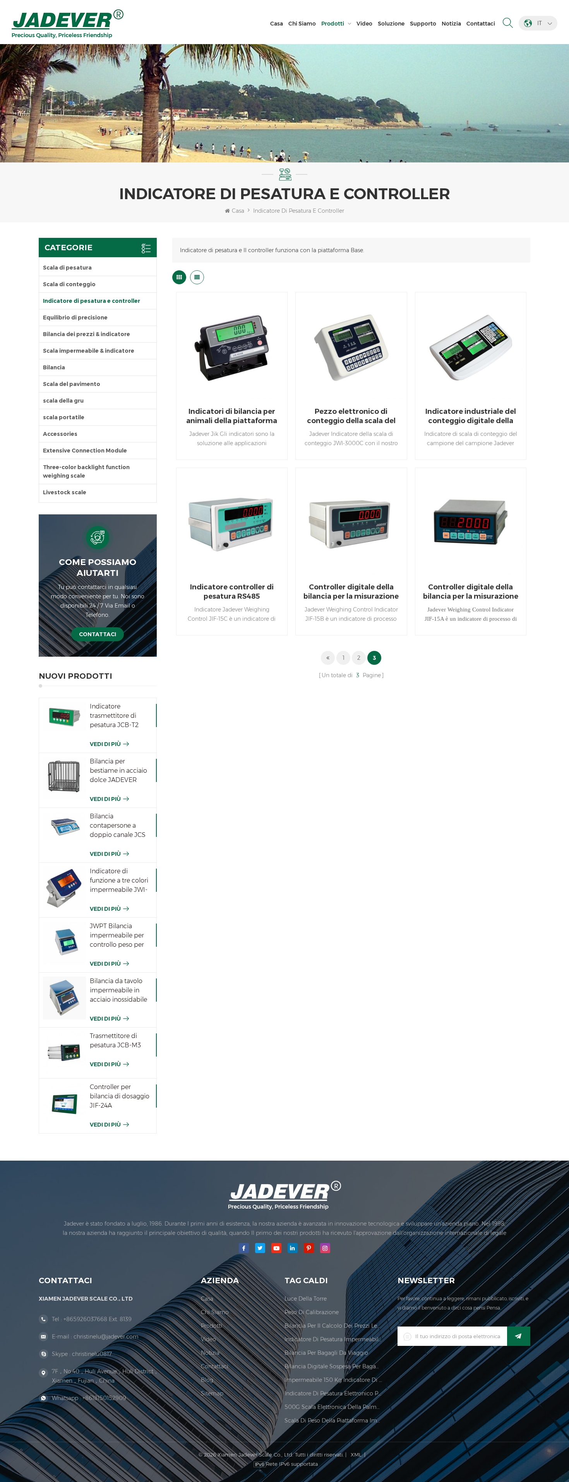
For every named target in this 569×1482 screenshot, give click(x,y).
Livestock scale (64, 492)
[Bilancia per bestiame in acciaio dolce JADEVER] (64, 778)
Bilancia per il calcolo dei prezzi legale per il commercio (333, 1325)
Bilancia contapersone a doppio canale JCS (118, 825)
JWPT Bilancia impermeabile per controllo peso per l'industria (117, 935)
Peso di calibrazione (311, 1312)
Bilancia (54, 367)
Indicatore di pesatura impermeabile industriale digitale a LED (333, 1339)
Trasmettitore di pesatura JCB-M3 (115, 1040)
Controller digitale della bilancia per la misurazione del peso (351, 592)
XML (356, 1454)
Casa (276, 23)
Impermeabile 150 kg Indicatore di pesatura (333, 1379)
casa (207, 1298)
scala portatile (63, 417)
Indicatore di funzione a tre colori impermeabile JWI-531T (119, 881)
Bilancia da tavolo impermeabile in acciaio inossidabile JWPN (118, 990)
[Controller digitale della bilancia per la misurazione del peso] (351, 523)
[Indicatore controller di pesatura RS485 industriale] (231, 523)
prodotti (211, 1325)
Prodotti (332, 23)
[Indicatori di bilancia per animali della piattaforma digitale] (231, 347)
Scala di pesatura (67, 267)
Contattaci (480, 23)
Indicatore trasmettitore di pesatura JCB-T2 (114, 716)
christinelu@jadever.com (106, 1336)
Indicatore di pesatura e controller (298, 210)
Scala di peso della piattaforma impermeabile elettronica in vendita (333, 1420)
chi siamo (302, 23)
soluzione (391, 23)
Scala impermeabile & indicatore (88, 350)
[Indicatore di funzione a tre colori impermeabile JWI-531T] (64, 888)
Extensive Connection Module (85, 450)
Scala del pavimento (71, 384)
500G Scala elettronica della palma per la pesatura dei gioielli (333, 1406)
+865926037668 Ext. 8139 (97, 1319)
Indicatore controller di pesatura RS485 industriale (232, 592)
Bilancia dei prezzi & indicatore (86, 334)
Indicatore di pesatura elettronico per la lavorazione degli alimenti (333, 1393)
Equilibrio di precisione (75, 317)
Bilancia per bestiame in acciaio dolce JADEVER (118, 771)
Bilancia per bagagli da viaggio (326, 1352)
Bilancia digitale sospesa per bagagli (333, 1366)
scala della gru (63, 400)
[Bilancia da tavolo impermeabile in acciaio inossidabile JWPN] (64, 998)
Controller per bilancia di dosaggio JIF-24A (119, 1096)
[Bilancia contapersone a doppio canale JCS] (64, 826)
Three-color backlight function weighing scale (86, 471)
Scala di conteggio (69, 284)
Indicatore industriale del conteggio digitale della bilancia (470, 416)
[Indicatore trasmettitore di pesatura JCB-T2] (64, 717)
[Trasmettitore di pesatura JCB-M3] (64, 1052)
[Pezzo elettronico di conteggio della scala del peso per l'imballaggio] (351, 347)
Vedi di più (105, 744)
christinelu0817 (92, 1354)
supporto (423, 23)
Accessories (60, 433)
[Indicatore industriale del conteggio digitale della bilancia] (470, 347)
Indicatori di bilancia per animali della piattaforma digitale (231, 416)
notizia (451, 23)
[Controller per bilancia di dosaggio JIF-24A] (64, 1103)
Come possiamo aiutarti (97, 567)
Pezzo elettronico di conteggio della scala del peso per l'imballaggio (351, 416)
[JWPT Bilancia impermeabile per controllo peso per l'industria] (64, 943)
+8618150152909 (104, 1398)
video (364, 23)
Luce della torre (305, 1298)
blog (207, 1379)
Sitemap (212, 1393)
